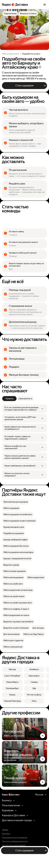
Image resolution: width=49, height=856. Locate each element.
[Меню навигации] (44, 4)
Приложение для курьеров (15, 502)
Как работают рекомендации (13, 845)
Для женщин (38, 628)
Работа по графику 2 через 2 (16, 609)
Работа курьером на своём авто (17, 514)
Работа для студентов (13, 640)
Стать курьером (24, 85)
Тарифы (5, 830)
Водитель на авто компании (16, 628)
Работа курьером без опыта (16, 546)
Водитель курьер (11, 565)
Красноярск (34, 676)
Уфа (34, 688)
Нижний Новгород (12, 701)
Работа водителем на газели (16, 615)
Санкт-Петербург (12, 676)
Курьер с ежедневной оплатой (17, 558)
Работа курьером (11, 508)
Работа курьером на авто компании (19, 521)
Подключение (10, 13)
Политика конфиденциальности (15, 841)
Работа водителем (10, 54)
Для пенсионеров (11, 634)
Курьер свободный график (15, 539)
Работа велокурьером (13, 577)
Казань (12, 694)
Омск (34, 701)
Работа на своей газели (13, 596)
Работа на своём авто (13, 584)
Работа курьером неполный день (18, 552)
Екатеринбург (12, 688)
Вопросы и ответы (28, 13)
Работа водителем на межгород (18, 590)
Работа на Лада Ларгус (33, 634)
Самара (34, 682)
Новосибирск (12, 682)
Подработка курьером (13, 533)
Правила (9, 398)
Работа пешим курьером (14, 571)
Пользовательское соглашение (14, 837)
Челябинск (34, 669)
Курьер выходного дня (13, 527)
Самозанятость (25, 398)
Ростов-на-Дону (34, 694)
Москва (12, 669)
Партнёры (6, 834)
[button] (24, 408)
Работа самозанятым (12, 647)
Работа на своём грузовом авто (17, 603)
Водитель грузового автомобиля (18, 621)
